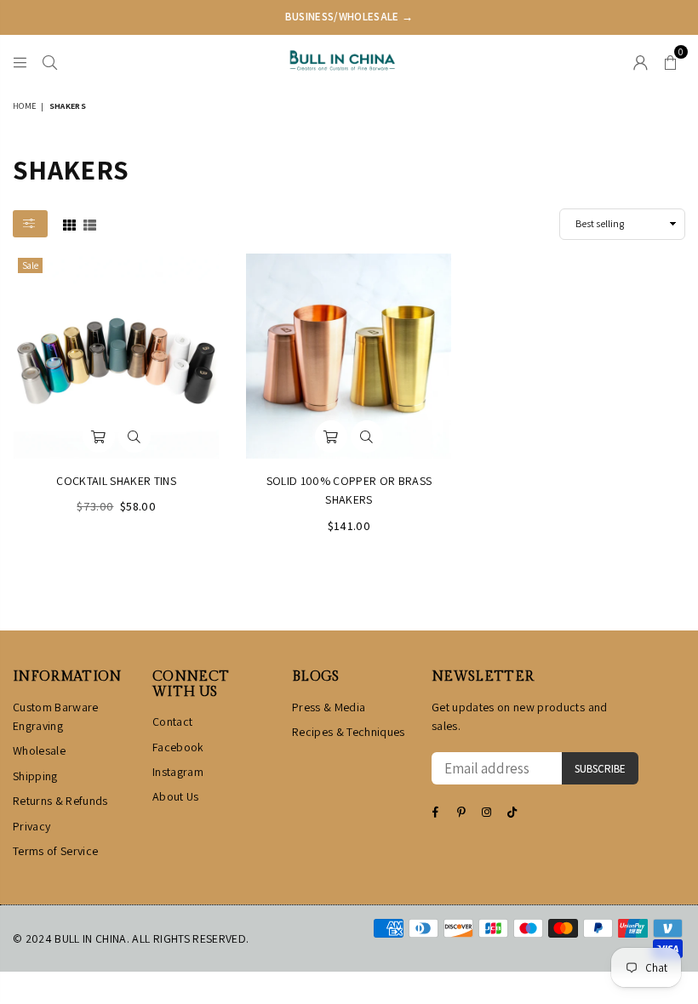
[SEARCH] (50, 60)
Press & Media (328, 707)
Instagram (177, 771)
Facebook (178, 747)
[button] (670, 60)
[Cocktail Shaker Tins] (116, 356)
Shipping (35, 776)
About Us (175, 796)
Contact (172, 721)
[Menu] (20, 60)
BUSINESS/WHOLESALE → (349, 16)
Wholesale (39, 750)
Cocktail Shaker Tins (116, 480)
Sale (30, 265)
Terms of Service (55, 851)
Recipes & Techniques (348, 731)
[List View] (90, 223)
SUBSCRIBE (600, 769)
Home (24, 105)
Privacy (31, 826)
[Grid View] (69, 223)
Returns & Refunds (60, 800)
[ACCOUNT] (640, 60)
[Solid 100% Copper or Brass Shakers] (348, 356)
